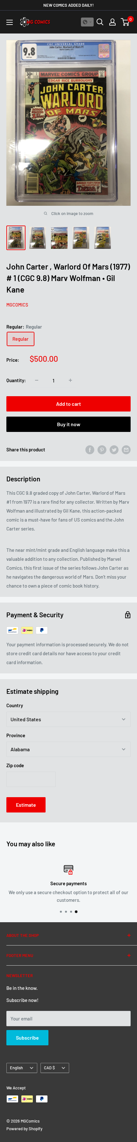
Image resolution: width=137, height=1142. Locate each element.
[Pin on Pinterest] (101, 449)
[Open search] (100, 22)
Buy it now (68, 424)
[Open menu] (9, 22)
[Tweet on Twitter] (114, 449)
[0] (125, 22)
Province (15, 735)
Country (14, 705)
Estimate (26, 805)
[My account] (112, 22)
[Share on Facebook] (89, 449)
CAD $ (49, 1067)
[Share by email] (126, 449)
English (16, 1067)
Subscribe (27, 1037)
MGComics (17, 305)
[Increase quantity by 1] (70, 380)
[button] (87, 22)
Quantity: (16, 380)
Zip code (15, 765)
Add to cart (68, 404)
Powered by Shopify (24, 1128)
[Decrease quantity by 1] (36, 380)
